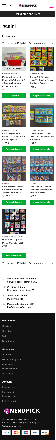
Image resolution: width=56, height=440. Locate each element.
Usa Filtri (11, 36)
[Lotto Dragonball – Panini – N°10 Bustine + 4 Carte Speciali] (14, 115)
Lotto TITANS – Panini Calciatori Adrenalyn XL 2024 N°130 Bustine (13, 190)
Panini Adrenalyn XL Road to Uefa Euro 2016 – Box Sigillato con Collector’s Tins (13, 82)
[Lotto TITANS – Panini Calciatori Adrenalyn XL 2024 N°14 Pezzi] (42, 168)
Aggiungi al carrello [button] (41, 96)
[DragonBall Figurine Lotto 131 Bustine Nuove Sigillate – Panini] (42, 59)
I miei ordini (8, 392)
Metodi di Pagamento (12, 359)
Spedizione (7, 354)
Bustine (6, 74)
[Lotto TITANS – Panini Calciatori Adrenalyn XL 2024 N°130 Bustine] (14, 168)
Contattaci (7, 331)
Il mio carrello (9, 396)
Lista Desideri (9, 401)
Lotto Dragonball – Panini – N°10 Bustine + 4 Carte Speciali (13, 136)
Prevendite (7, 364)
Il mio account (9, 387)
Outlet (5, 336)
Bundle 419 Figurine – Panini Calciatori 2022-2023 (13, 243)
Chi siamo (7, 326)
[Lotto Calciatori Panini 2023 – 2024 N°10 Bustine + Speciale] (42, 115)
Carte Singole (9, 236)
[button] (51, 5)
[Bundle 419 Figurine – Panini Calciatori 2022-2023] (14, 221)
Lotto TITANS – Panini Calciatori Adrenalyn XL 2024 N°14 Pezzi (41, 190)
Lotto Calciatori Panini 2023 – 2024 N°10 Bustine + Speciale (42, 136)
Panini (14, 74)
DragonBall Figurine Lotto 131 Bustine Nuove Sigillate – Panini (41, 80)
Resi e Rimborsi (10, 368)
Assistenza (7, 373)
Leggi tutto (14, 96)
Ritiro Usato (8, 341)
